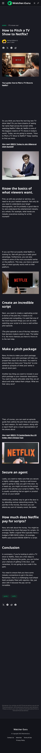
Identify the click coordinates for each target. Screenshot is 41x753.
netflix (14, 596)
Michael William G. (12, 40)
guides (6, 596)
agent (16, 481)
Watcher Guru (21, 729)
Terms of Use (28, 737)
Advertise (19, 737)
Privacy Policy (20, 740)
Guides (4, 25)
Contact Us (10, 737)
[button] (3, 3)
